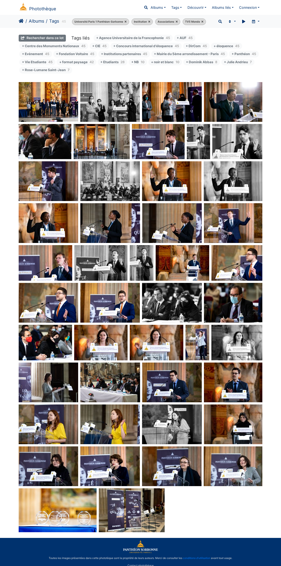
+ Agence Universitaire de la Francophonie (133, 38)
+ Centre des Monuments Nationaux (54, 46)
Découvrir (195, 7)
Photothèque (42, 8)
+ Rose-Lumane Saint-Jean (46, 70)
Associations (166, 21)
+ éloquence (227, 46)
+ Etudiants (112, 62)
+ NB (137, 62)
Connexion (248, 7)
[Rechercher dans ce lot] (220, 21)
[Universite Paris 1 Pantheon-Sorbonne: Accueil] (140, 552)
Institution (140, 21)
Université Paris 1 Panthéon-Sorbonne (98, 21)
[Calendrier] (255, 21)
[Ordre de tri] (232, 21)
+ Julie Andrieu (238, 62)
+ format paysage (76, 62)
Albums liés (221, 7)
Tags (175, 7)
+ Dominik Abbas (201, 62)
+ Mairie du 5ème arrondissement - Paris (189, 54)
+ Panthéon (244, 54)
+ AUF (185, 38)
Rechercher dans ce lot (45, 38)
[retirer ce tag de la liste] (125, 22)
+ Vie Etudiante (37, 62)
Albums (157, 7)
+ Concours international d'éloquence (146, 46)
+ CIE (99, 46)
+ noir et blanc (165, 62)
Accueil (21, 21)
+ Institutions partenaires (124, 54)
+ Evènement (35, 54)
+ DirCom (196, 46)
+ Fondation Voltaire (75, 54)
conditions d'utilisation (196, 558)
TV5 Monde (192, 21)
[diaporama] (244, 21)
